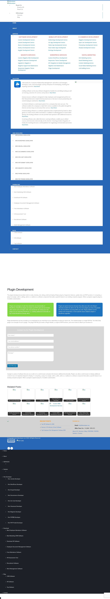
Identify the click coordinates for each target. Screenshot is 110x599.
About (15, 28)
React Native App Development (57, 47)
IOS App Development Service (56, 42)
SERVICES (15, 34)
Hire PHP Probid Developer (24, 179)
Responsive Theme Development (57, 60)
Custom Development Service (26, 40)
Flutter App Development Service (57, 45)
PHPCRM (90, 431)
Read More (37, 86)
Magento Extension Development (27, 60)
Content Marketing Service (86, 63)
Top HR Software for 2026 (47, 424)
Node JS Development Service (26, 47)
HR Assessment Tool (20, 214)
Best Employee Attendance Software (24, 186)
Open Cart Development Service (88, 42)
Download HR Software (20, 197)
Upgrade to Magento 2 (24, 63)
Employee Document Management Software (26, 203)
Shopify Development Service (87, 47)
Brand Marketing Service (85, 60)
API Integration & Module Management (59, 63)
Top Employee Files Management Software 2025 (53, 430)
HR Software (17, 238)
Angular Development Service (26, 50)
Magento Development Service (87, 40)
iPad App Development (54, 50)
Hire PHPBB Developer (22, 173)
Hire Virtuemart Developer (24, 162)
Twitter (11, 448)
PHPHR (96, 431)
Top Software (18, 243)
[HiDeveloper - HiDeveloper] (55, 1)
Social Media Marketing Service (87, 65)
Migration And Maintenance (56, 65)
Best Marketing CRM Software (22, 192)
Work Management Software (22, 225)
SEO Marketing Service (85, 58)
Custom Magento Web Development (28, 58)
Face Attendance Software (21, 208)
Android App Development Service (57, 40)
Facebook (8, 448)
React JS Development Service (26, 45)
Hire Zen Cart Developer (23, 157)
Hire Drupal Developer (22, 146)
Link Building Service (84, 68)
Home (14, 23)
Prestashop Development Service (88, 45)
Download (16, 184)
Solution (16, 78)
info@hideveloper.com (84, 425)
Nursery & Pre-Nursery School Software (51, 427)
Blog (18, 17)
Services (19, 15)
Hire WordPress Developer (24, 140)
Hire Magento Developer (23, 168)
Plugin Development (54, 68)
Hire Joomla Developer (22, 135)
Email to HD (20, 7)
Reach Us (20, 9)
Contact (16, 249)
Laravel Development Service (26, 42)
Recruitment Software (20, 219)
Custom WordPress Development (57, 58)
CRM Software (18, 232)
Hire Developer (17, 133)
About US (75, 431)
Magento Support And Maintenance (28, 65)
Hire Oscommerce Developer (24, 151)
